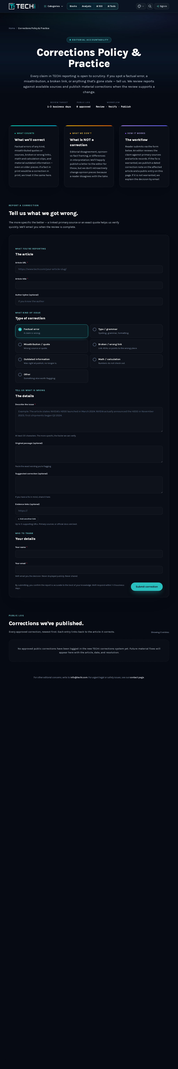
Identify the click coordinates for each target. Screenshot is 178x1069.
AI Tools (112, 6)
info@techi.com (79, 677)
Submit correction (147, 586)
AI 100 (99, 6)
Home (12, 28)
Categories (54, 6)
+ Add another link (27, 519)
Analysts (86, 6)
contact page (137, 677)
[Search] (150, 6)
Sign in (163, 6)
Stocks (73, 6)
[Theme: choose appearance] (141, 6)
